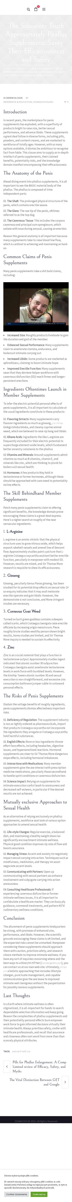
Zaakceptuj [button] (39, 1194)
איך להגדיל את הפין (21, 1114)
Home (7, 128)
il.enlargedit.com (51, 1025)
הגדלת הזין (57, 485)
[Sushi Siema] (36, 36)
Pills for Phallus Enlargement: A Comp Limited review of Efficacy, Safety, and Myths (39, 1129)
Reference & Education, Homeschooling (28, 164)
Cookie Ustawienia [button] (16, 1194)
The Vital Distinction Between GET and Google (34, 1144)
